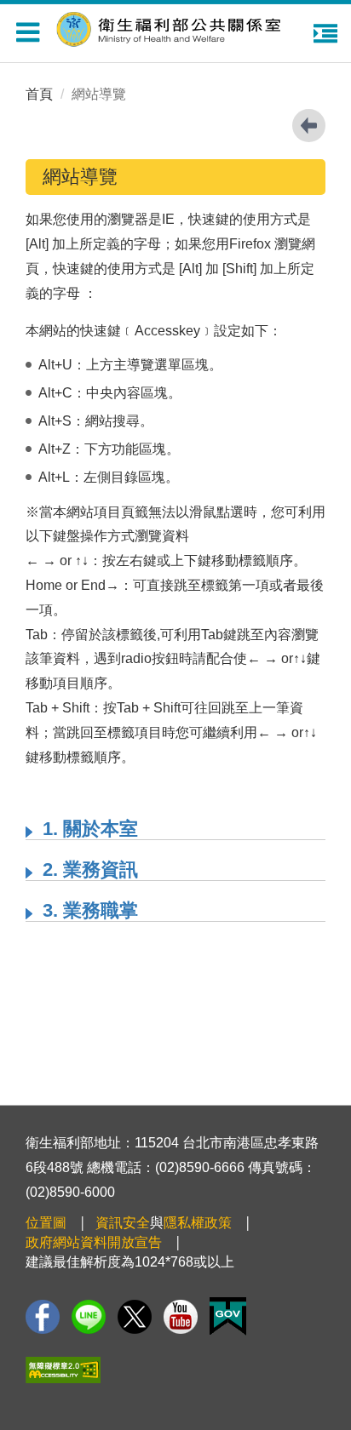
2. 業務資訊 (90, 869)
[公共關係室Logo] (179, 26)
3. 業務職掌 (90, 910)
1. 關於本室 (90, 828)
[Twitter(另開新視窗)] (135, 1317)
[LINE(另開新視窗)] (89, 1317)
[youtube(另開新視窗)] (181, 1317)
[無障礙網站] (63, 1370)
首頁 (39, 94)
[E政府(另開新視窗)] (228, 1316)
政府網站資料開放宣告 (94, 1242)
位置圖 (46, 1223)
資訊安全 (122, 1223)
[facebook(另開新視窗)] (43, 1317)
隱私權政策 (198, 1223)
